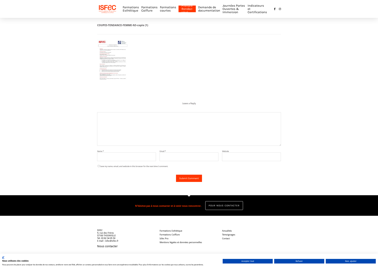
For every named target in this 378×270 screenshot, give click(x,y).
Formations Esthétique (171, 231)
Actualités (227, 231)
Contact (226, 238)
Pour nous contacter (224, 205)
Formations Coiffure (170, 234)
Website (225, 151)
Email (163, 151)
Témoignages (228, 234)
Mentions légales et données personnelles (181, 242)
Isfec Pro (164, 238)
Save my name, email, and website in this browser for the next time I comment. (134, 166)
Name (100, 151)
